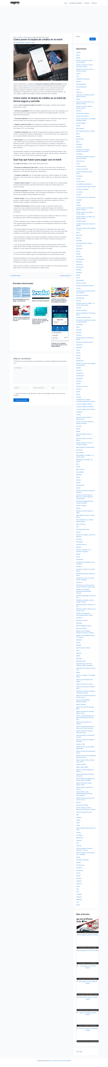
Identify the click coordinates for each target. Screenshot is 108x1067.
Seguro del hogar (81, 764)
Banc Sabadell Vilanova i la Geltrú (85, 131)
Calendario (79, 147)
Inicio (65, 3)
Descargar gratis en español (84, 243)
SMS (77, 814)
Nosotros (94, 3)
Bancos (78, 136)
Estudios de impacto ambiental (84, 285)
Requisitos (79, 640)
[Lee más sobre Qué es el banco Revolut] (41, 293)
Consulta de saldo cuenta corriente (86, 186)
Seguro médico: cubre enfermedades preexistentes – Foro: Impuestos (84, 793)
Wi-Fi (77, 902)
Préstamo (78, 566)
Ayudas (78, 125)
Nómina (78, 480)
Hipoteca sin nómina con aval (84, 342)
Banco (78, 133)
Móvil (77, 464)
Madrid (78, 431)
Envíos (78, 277)
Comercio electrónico (82, 169)
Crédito (78, 202)
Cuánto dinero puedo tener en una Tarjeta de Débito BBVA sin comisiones (40, 321)
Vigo (77, 891)
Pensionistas (79, 542)
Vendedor (79, 881)
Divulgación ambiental (76, 3)
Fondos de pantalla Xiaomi (83, 317)
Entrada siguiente (65, 275)
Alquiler (78, 57)
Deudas (78, 254)
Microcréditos (80, 452)
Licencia (78, 414)
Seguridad (79, 658)
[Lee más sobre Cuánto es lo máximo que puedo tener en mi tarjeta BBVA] (60, 323)
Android (78, 81)
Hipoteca (78, 335)
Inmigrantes (79, 378)
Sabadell (78, 645)
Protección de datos (82, 620)
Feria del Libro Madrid (82, 295)
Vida (77, 889)
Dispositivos (79, 264)
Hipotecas (79, 347)
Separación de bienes (82, 805)
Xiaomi (78, 905)
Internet (78, 383)
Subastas (78, 817)
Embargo (78, 269)
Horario (78, 352)
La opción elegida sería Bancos (85, 406)
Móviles (78, 466)
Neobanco (79, 474)
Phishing (78, 547)
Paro (77, 527)
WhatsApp (79, 899)
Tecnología (79, 835)
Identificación (80, 360)
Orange (78, 508)
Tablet (78, 822)
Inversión (78, 389)
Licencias (78, 426)
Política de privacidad (65, 1060)
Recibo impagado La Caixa (83, 625)
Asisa (77, 89)
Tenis (77, 843)
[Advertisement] (54, 17)
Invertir (78, 391)
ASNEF (78, 99)
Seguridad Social (81, 661)
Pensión (78, 532)
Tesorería (78, 845)
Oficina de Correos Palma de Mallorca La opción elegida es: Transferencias (84, 496)
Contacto (86, 3)
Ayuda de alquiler (81, 123)
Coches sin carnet (81, 166)
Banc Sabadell (80, 128)
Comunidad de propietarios (83, 184)
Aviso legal (79, 1051)
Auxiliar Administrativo (82, 116)
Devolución (79, 256)
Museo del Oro (80, 469)
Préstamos (79, 582)
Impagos (78, 367)
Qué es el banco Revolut (40, 301)
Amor (77, 76)
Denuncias (79, 235)
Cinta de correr (80, 161)
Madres (78, 428)
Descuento (79, 246)
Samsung (78, 653)
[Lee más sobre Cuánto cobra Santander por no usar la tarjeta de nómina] (21, 310)
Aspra (49, 1060)
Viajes (77, 886)
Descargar (79, 240)
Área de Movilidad (81, 87)
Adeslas (78, 52)
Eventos (78, 288)
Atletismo (78, 110)
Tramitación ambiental (82, 860)
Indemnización (80, 375)
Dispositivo (79, 261)
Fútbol (78, 327)
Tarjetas (78, 832)
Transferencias (80, 865)
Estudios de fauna (81, 283)
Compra (78, 178)
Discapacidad (80, 259)
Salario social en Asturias (83, 648)
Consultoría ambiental (82, 189)
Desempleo (79, 248)
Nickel (78, 477)
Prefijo (78, 557)
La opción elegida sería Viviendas (85, 409)
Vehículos (78, 878)
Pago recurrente (80, 524)
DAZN (77, 232)
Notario (78, 482)
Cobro (78, 163)
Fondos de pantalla (81, 310)
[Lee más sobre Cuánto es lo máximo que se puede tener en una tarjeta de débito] (60, 292)
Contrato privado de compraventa (85, 197)
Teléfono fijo (79, 837)
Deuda (78, 251)
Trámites (78, 862)
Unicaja (78, 875)
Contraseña (79, 192)
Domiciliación (80, 267)
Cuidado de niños (81, 221)
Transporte (79, 867)
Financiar (78, 300)
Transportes (79, 870)
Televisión (79, 840)
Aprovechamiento (81, 84)
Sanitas (78, 655)
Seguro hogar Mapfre (82, 767)
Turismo (78, 873)
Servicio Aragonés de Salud (84, 812)
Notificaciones (80, 485)
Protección (79, 617)
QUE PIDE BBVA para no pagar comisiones (21, 300)
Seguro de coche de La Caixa (84, 684)
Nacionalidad (79, 472)
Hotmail (78, 355)
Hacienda (78, 330)
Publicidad (79, 623)
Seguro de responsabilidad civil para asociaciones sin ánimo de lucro (85, 717)
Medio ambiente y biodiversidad (85, 447)
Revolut (78, 642)
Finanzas (78, 307)
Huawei (78, 358)
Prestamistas (79, 559)
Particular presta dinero (82, 529)
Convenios (79, 200)
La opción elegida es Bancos (84, 404)
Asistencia (79, 92)
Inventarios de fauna (82, 386)
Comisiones (79, 176)
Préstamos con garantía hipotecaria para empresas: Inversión (83, 591)
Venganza (79, 883)
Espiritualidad (80, 280)
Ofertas (78, 488)
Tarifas (78, 825)
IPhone (78, 394)
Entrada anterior (15, 275)
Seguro (78, 672)
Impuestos (79, 370)
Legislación (79, 412)
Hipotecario (79, 345)
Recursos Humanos (81, 628)
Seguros (78, 802)
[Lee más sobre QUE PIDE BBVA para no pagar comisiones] (21, 292)
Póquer (78, 554)
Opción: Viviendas (81, 505)
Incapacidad (79, 373)
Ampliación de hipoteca (82, 79)
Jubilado (78, 397)
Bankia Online (80, 139)
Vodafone (79, 897)
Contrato (78, 194)
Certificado (79, 154)
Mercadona (79, 450)
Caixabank (79, 144)
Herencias (79, 332)
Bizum (78, 141)
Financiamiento (80, 298)
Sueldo (78, 820)
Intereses (78, 381)
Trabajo (78, 857)
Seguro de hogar (81, 704)
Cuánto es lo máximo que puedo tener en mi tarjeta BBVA (59, 344)
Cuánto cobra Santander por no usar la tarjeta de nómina (21, 319)
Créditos (78, 205)
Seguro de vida (80, 744)
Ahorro (78, 55)
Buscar (78, 36)
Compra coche (80, 181)
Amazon (78, 73)
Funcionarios (79, 324)
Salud (77, 650)
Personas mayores (81, 544)
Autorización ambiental (82, 113)
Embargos (79, 272)
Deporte (78, 238)
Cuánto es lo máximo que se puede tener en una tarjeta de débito (59, 300)
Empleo (78, 275)
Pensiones (79, 539)
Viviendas (79, 894)
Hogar (78, 350)
